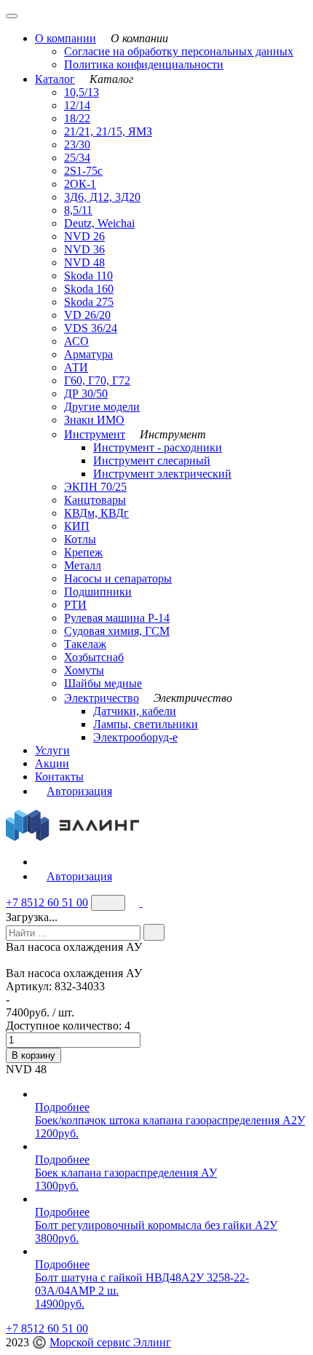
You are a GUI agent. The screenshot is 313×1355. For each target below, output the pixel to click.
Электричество (101, 698)
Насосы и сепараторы (118, 578)
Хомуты (84, 670)
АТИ (76, 367)
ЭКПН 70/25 (95, 487)
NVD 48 (84, 262)
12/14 (77, 105)
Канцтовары (95, 500)
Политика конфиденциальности (143, 64)
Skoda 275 (89, 302)
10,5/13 (81, 92)
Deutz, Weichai (99, 223)
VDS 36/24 (90, 328)
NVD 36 (84, 249)
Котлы (80, 539)
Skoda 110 (88, 275)
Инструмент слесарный (151, 460)
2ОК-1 (80, 184)
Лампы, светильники (145, 724)
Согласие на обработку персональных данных (178, 51)
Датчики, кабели (134, 711)
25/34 (77, 157)
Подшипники (98, 591)
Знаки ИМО (94, 420)
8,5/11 (78, 210)
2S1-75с (83, 171)
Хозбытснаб (94, 657)
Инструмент (94, 434)
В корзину (33, 1055)
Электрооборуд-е (135, 737)
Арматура (88, 354)
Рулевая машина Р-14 (117, 618)
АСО (76, 341)
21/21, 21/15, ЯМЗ (108, 131)
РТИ (75, 605)
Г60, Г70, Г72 (97, 380)
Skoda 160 (89, 289)
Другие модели (102, 406)
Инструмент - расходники (157, 447)
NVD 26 (84, 236)
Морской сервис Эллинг (110, 1342)
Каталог (55, 79)
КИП (77, 526)
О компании (65, 38)
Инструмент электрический (162, 473)
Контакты (59, 776)
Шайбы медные (103, 683)
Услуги (52, 750)
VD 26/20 (87, 315)
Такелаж (85, 644)
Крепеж (83, 552)
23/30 (77, 144)
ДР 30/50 (86, 393)
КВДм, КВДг (96, 513)
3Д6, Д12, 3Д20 (102, 197)
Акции (52, 763)
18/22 (77, 118)
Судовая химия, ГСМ (117, 631)
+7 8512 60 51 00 (47, 902)
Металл (82, 565)
